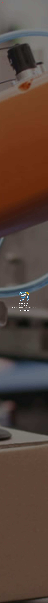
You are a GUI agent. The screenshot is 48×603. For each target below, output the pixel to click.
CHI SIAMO (21, 310)
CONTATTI (26, 310)
